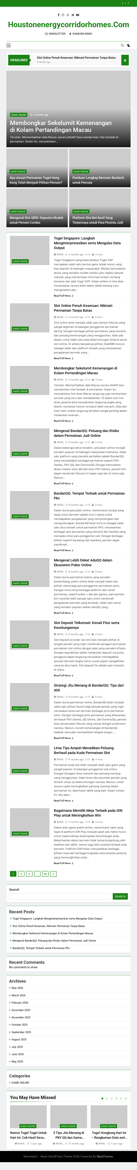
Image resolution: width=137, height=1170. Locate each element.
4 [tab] (116, 1098)
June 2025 (18, 1054)
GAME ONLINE (52, 114)
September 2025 (21, 1032)
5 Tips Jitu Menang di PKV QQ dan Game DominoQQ (68, 1137)
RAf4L (60, 254)
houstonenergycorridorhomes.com (68, 24)
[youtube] (77, 15)
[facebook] (59, 15)
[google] (72, 15)
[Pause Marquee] (125, 60)
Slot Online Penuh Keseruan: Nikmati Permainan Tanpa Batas (67, 57)
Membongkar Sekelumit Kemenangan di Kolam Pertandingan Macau (52, 933)
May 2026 (17, 988)
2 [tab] (107, 1098)
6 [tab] (125, 1098)
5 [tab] (121, 1098)
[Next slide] (128, 3)
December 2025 (21, 1010)
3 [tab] (112, 1098)
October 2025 (19, 1024)
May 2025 (17, 1061)
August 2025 (19, 1039)
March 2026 (19, 995)
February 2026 (20, 1002)
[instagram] (63, 15)
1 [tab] (102, 1098)
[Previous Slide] (122, 3)
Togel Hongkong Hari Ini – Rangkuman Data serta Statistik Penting (109, 1137)
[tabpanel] (28, 1125)
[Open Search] (122, 45)
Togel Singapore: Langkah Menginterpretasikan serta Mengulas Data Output (87, 243)
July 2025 (17, 1047)
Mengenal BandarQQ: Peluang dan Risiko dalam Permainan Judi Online (54, 940)
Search (14, 889)
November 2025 (21, 1017)
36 (45, 874)
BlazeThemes (105, 1156)
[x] (67, 15)
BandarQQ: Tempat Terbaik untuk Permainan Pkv (41, 948)
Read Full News (62, 295)
